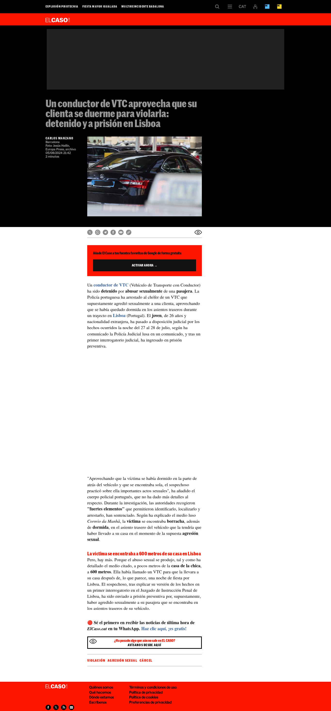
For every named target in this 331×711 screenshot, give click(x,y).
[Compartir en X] (90, 232)
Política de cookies (143, 697)
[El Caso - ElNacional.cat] (56, 686)
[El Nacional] (279, 6)
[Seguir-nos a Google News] (71, 707)
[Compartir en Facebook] (113, 232)
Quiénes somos (101, 687)
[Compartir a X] (56, 707)
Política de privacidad (146, 692)
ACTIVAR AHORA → (145, 265)
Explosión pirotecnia (62, 6)
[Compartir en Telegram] (105, 232)
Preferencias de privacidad (150, 702)
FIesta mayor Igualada (99, 6)
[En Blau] (267, 6)
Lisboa (119, 315)
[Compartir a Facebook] (48, 707)
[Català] (242, 6)
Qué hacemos (100, 692)
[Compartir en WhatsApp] (97, 232)
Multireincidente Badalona (142, 6)
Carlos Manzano (59, 138)
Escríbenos (98, 702)
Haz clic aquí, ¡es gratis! (164, 628)
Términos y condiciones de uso (153, 687)
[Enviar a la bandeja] (198, 232)
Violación (96, 660)
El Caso (58, 19)
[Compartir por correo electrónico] (121, 232)
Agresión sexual (122, 660)
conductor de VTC (111, 285)
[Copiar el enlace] (128, 232)
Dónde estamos (101, 697)
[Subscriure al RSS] (63, 707)
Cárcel (146, 660)
